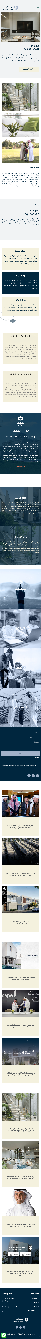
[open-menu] (37, 7)
